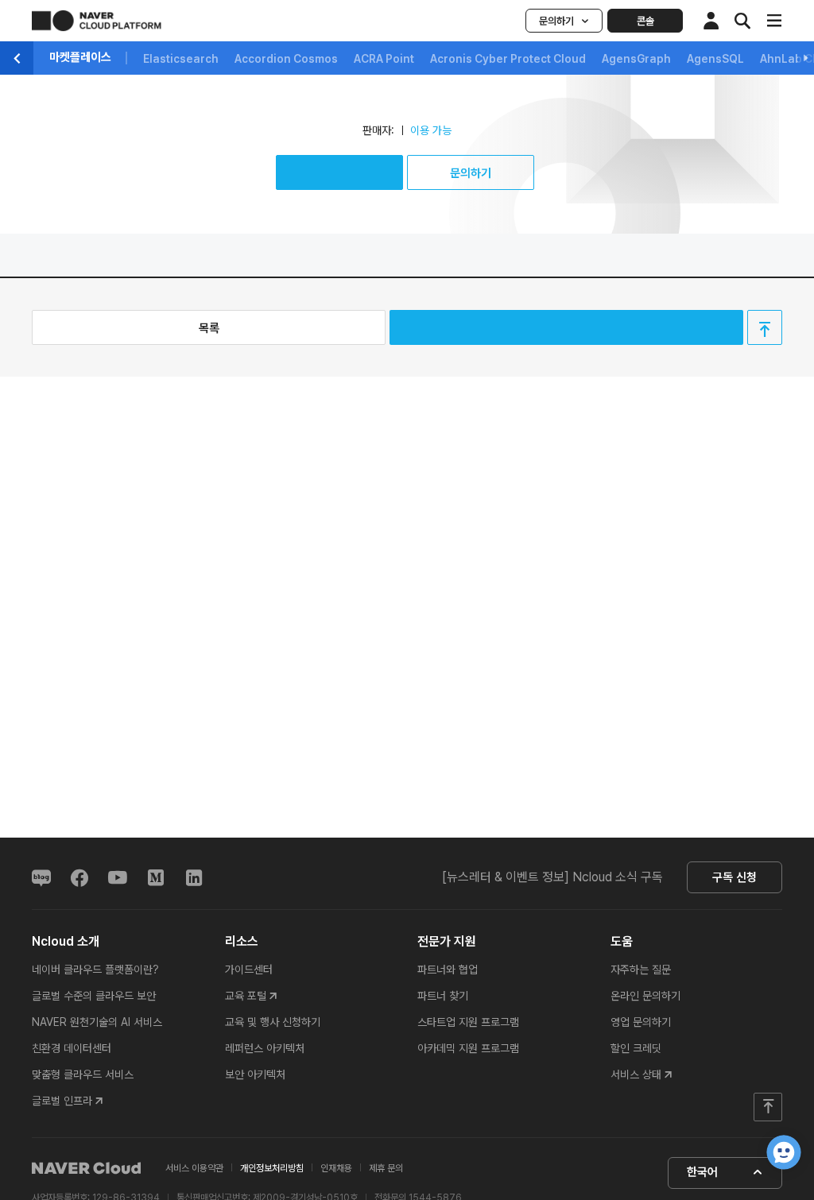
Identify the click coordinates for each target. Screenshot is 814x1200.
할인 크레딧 (635, 1048)
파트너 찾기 (442, 995)
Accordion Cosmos (286, 58)
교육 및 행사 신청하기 (272, 1022)
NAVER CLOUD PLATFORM (96, 21)
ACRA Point (384, 58)
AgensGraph (636, 58)
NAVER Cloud (86, 1168)
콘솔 (645, 21)
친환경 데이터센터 (71, 1048)
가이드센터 (249, 969)
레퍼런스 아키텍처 (264, 1048)
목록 (209, 328)
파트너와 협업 (447, 969)
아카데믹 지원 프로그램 (468, 1048)
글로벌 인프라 (62, 1100)
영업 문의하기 (640, 1022)
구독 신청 (734, 877)
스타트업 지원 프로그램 (468, 1022)
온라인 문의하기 (645, 995)
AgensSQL (715, 58)
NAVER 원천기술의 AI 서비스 (97, 1022)
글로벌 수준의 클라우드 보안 (94, 995)
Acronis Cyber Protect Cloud (508, 58)
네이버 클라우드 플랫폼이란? (95, 969)
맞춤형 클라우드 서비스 (83, 1074)
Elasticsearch (181, 58)
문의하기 (556, 21)
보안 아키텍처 (255, 1074)
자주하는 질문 (640, 969)
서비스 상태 (635, 1074)
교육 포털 (245, 995)
